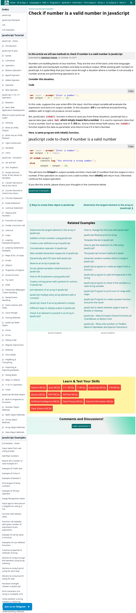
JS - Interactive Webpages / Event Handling (13, 291)
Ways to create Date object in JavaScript (53, 204)
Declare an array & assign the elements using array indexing (13, 561)
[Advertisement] (48, 33)
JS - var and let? (9, 162)
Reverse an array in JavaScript (45, 263)
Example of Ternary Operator (10, 492)
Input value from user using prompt (12, 449)
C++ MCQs (68, 387)
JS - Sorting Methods (11, 317)
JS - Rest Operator (10, 90)
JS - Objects (7, 265)
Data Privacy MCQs (73, 401)
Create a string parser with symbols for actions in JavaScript (53, 283)
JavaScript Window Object (13, 394)
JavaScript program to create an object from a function (107, 268)
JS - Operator (8, 85)
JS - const (6, 152)
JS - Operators (8, 65)
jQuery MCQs (38, 394)
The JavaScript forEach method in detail (104, 253)
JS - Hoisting (7, 122)
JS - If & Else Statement (12, 198)
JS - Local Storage (9, 312)
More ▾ (123, 2)
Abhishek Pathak (49, 57)
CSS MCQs (114, 387)
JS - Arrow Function (10, 275)
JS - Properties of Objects (13, 270)
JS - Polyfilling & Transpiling (9, 361)
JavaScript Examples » (39, 190)
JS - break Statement (11, 203)
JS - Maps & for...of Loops (13, 255)
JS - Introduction (9, 46)
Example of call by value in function (13, 536)
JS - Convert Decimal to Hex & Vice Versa (12, 184)
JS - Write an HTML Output (10, 129)
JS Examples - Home (11, 443)
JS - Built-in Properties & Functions (13, 400)
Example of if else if (11, 473)
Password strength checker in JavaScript (11, 585)
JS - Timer (6, 389)
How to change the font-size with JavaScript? (106, 230)
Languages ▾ (35, 2)
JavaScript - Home (10, 41)
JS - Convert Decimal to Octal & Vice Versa (12, 191)
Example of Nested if (11, 478)
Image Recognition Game (13, 498)
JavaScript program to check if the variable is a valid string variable (107, 284)
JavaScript (6, 15)
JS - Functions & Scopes (12, 220)
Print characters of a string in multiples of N (12, 592)
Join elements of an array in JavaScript (49, 289)
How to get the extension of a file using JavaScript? (104, 247)
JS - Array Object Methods (13, 427)
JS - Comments (8, 60)
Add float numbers (10, 456)
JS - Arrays (6, 260)
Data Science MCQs (41, 408)
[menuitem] (13, 3)
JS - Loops (6, 235)
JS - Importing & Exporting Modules (10, 368)
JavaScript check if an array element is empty (52, 303)
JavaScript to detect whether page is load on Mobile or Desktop (106, 309)
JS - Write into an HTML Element (12, 136)
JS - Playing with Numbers (9, 214)
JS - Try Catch (8, 280)
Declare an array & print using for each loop (13, 569)
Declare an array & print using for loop (13, 577)
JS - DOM (6, 285)
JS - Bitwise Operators (11, 70)
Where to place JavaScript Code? (13, 116)
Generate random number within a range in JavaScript (106, 260)
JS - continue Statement (12, 208)
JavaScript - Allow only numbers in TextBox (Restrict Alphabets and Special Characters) (105, 325)
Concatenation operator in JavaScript (48, 248)
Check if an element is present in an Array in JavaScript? (52, 315)
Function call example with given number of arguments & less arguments (12, 525)
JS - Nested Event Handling (9, 298)
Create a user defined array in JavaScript (50, 243)
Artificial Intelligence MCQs (45, 401)
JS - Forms (6, 330)
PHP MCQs (54, 394)
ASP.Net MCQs (70, 394)
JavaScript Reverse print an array (100, 235)
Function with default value (11, 515)
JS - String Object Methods (9, 421)
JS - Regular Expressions (13, 345)
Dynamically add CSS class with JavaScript (50, 258)
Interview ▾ (77, 2)
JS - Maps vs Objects (11, 380)
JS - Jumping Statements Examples (13, 249)
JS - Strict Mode (9, 354)
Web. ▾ (45, 2)
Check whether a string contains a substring (12, 600)
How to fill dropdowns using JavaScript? (50, 276)
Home (12, 2)
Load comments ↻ (81, 426)
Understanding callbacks (13, 611)
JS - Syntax (6, 55)
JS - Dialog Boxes (9, 375)
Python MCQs (38, 387)
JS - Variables (8, 148)
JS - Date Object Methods (13, 432)
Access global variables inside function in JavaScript (50, 270)
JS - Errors (6, 335)
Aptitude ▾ (66, 2)
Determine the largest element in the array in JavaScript (52, 232)
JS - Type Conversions (11, 143)
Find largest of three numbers (11, 484)
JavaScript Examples (11, 20)
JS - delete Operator (11, 80)
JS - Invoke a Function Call (13, 225)
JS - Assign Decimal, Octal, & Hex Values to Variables (12, 175)
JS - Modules (7, 350)
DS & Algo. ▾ (22, 2)
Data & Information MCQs (99, 401)
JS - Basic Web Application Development (13, 108)
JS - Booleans (8, 102)
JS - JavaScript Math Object (10, 324)
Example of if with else (12, 468)
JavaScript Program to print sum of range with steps (107, 293)
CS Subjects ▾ (112, 2)
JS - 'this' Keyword (10, 167)
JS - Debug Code (9, 340)
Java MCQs (54, 387)
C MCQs (81, 387)
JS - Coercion (7, 230)
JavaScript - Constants (12, 157)
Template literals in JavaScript (98, 240)
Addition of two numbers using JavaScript (51, 238)
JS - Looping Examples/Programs (11, 241)
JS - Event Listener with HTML (12, 306)
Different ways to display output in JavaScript (52, 308)
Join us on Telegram (15, 606)
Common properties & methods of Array (12, 551)
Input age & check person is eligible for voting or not (13, 506)
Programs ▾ (55, 2)
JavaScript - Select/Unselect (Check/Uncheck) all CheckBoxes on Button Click (107, 317)
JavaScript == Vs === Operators (11, 96)
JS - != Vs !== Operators (12, 384)
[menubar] (68, 3)
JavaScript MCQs (97, 387)
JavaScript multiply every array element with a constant (53, 296)
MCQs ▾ (101, 2)
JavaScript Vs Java (10, 50)
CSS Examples (8, 30)
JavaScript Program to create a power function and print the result (107, 301)
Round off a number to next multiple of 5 (12, 462)
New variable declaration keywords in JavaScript (54, 253)
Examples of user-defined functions (13, 543)
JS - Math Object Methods (13, 414)
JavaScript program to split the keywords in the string (107, 276)
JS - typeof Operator (11, 75)
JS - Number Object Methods (10, 408)
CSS (3, 25)
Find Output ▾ (90, 2)
